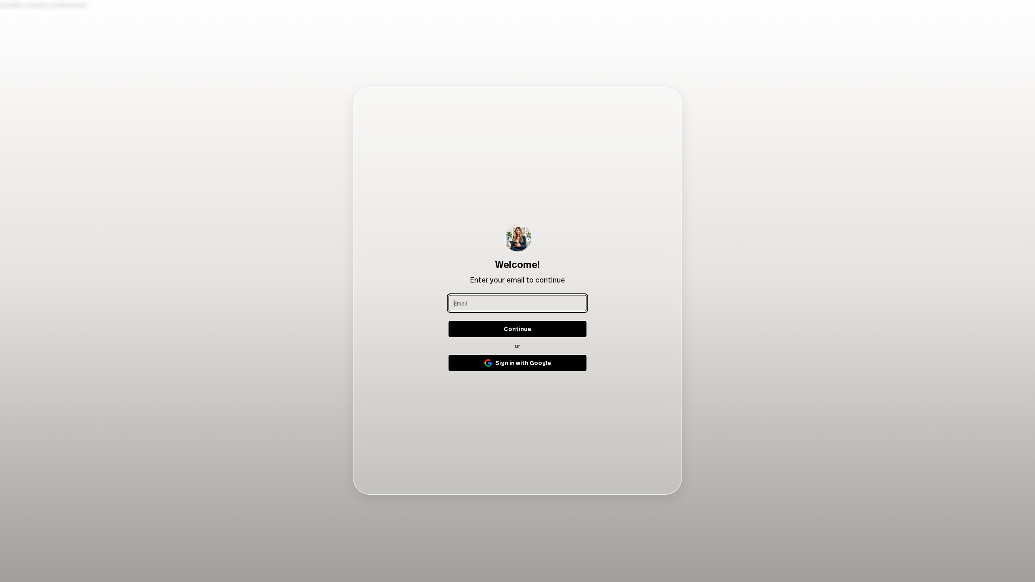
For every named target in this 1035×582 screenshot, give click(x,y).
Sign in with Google (523, 363)
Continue (517, 329)
